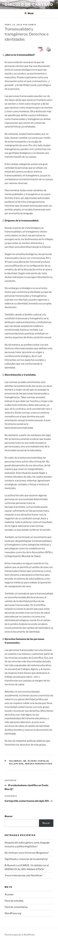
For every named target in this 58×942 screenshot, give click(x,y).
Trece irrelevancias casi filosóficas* (24, 875)
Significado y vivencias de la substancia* (26, 859)
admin (32, 25)
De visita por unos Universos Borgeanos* (27, 852)
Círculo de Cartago (29, 4)
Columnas (15, 761)
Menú (31, 13)
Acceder (9, 894)
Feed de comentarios (16, 907)
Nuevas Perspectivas (39, 764)
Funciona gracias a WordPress (20, 934)
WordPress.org (13, 913)
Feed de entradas (14, 900)
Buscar (9, 816)
